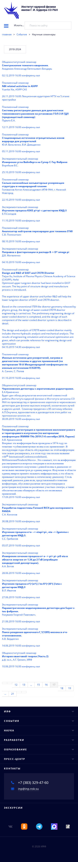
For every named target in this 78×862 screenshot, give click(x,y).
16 (46, 684)
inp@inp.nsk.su (28, 789)
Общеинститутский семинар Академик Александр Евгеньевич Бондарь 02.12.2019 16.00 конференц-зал (27, 68)
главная (7, 34)
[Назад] (9, 683)
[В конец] (24, 692)
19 (69, 688)
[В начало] (4, 683)
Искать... (19, 25)
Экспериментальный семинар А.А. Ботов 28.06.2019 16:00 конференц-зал (35, 563)
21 (12, 693)
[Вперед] (19, 692)
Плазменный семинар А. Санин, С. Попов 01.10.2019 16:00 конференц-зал (34, 366)
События (22, 34)
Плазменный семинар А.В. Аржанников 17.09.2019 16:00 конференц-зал (39, 462)
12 (16, 684)
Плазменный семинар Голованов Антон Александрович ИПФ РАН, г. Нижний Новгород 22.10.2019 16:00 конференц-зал (34, 189)
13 (23, 684)
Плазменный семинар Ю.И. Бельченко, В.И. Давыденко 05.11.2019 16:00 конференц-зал (33, 143)
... (31, 684)
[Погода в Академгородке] (68, 826)
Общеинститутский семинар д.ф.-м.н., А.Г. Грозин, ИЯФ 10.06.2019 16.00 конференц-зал (25, 659)
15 (38, 684)
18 (61, 688)
